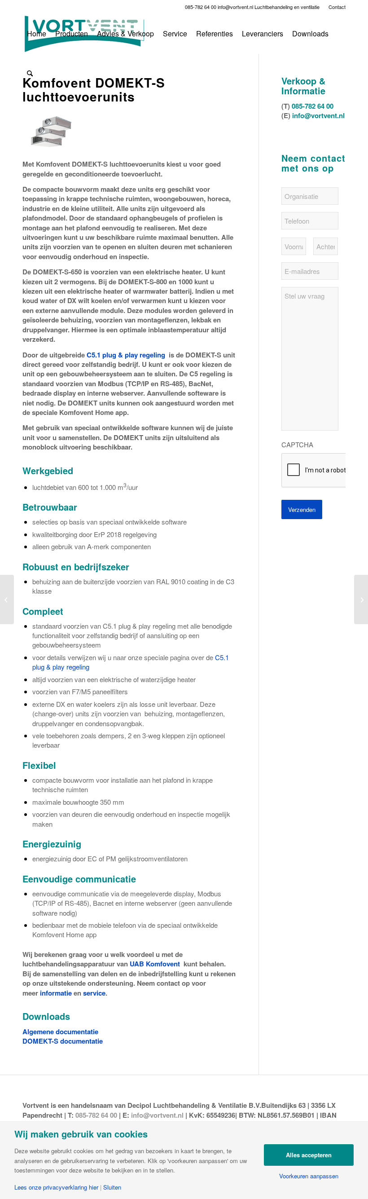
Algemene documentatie (60, 1031)
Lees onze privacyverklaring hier (56, 1187)
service (94, 993)
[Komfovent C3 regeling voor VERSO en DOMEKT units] (361, 599)
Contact (337, 6)
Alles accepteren (309, 1155)
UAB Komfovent (155, 964)
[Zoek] (29, 73)
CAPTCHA (297, 444)
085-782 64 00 (200, 6)
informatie (56, 993)
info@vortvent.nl (235, 6)
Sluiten (112, 1187)
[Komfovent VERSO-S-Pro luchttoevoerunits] (7, 599)
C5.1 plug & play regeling (126, 355)
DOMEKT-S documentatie (62, 1041)
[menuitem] (335, 6)
